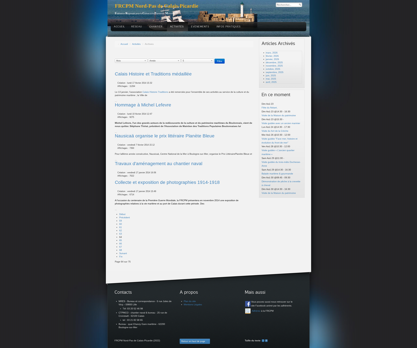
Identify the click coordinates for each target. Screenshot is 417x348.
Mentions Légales (193, 304)
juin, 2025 (271, 75)
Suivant (123, 253)
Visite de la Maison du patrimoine (279, 115)
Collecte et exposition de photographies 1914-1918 (167, 182)
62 (120, 230)
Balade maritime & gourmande (277, 173)
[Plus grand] (266, 340)
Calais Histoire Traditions (155, 92)
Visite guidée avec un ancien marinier (281, 123)
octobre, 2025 (273, 69)
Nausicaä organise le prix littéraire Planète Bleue (165, 135)
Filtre (219, 61)
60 (120, 224)
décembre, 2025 (274, 62)
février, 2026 (272, 56)
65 (120, 240)
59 (120, 220)
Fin (120, 256)
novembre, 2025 (274, 65)
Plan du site (190, 301)
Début (122, 214)
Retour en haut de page (193, 341)
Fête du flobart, (269, 107)
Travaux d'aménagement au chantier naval (158, 163)
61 (120, 227)
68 (120, 250)
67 (120, 246)
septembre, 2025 (274, 72)
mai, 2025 (271, 78)
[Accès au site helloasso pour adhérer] (248, 311)
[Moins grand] (263, 340)
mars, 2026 (272, 52)
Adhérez (256, 311)
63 (120, 233)
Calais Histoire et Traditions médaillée (153, 73)
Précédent (124, 217)
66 (120, 243)
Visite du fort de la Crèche (275, 131)
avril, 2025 (271, 82)
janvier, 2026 (272, 59)
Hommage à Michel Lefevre (143, 104)
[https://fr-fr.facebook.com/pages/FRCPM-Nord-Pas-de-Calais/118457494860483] (248, 303)
